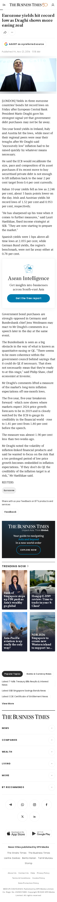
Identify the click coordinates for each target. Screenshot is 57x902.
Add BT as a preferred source (26, 44)
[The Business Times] (26, 4)
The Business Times (39, 852)
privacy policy (43, 873)
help (33, 873)
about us (12, 873)
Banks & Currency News (39, 674)
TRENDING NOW (14, 566)
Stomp (28, 863)
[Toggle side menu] (3, 4)
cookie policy (38, 878)
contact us (23, 873)
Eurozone (9, 490)
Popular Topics (12, 674)
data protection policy (28, 883)
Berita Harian (29, 858)
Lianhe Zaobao (12, 858)
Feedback (10, 511)
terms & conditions (21, 878)
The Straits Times (16, 852)
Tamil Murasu (45, 858)
